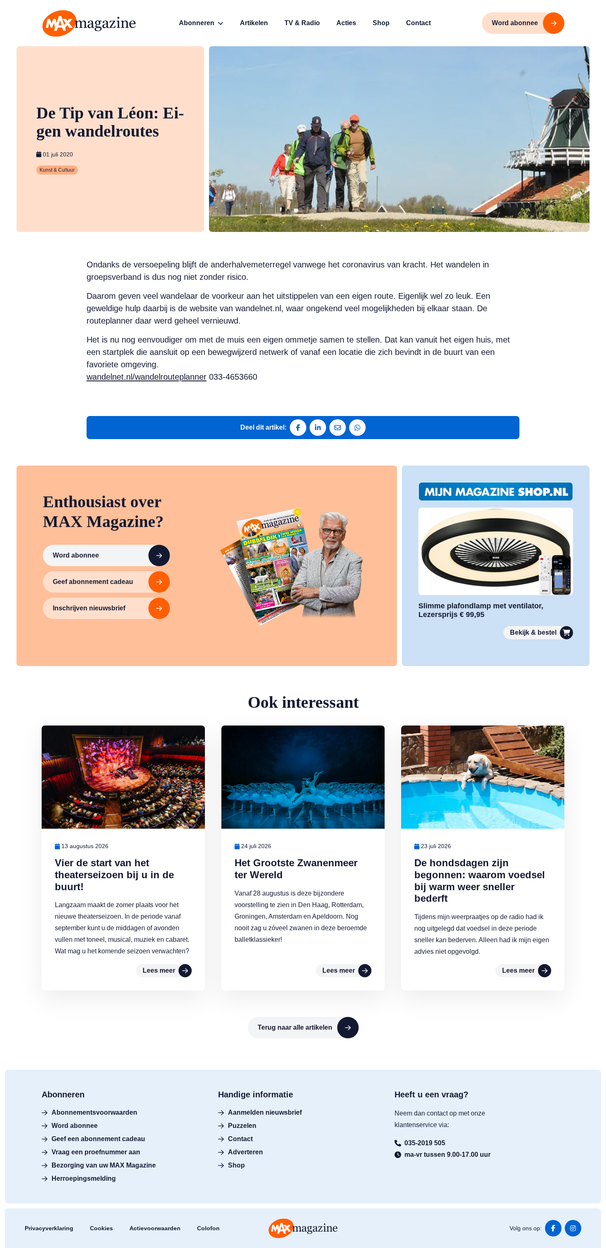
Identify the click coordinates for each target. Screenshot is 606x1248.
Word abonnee (76, 555)
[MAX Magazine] (89, 23)
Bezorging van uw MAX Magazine (104, 1165)
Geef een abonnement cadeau (98, 1138)
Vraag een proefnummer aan (96, 1152)
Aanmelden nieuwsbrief (265, 1112)
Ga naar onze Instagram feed (573, 1228)
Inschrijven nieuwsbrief (89, 608)
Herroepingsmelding (84, 1178)
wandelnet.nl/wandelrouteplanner (147, 376)
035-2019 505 (424, 1142)
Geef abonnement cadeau (93, 581)
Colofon (208, 1228)
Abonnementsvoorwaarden (94, 1112)
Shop (236, 1165)
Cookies (101, 1228)
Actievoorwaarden (155, 1228)
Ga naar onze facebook (553, 1228)
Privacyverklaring (49, 1228)
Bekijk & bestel (533, 632)
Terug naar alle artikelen (295, 1027)
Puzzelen (242, 1125)
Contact (240, 1138)
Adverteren (245, 1152)
